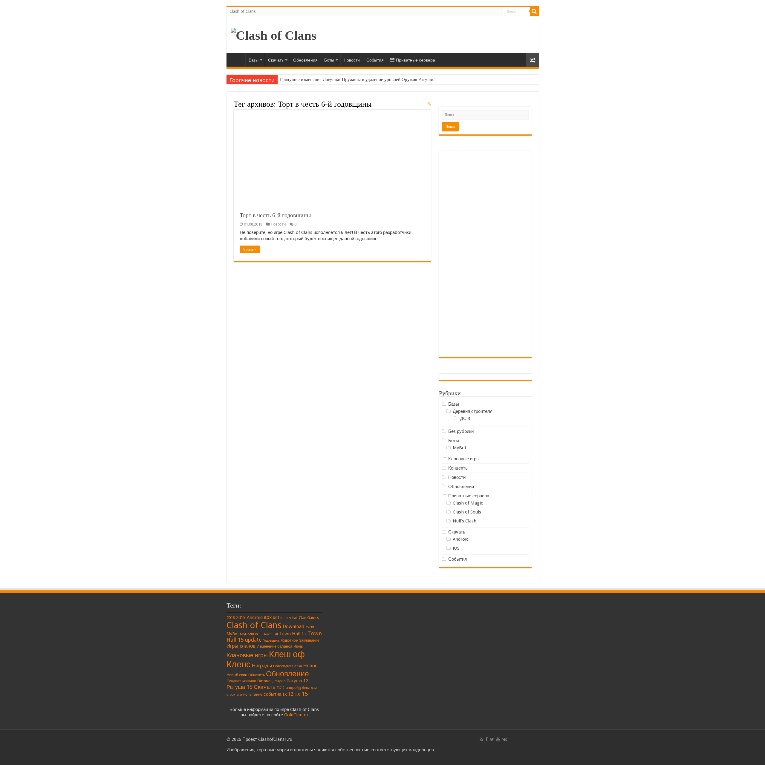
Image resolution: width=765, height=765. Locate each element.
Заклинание (309, 640)
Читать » (249, 249)
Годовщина (271, 641)
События (375, 60)
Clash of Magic (468, 503)
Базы (253, 60)
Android (461, 539)
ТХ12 (280, 688)
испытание (252, 694)
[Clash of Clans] (273, 34)
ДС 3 (465, 418)
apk (268, 617)
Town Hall (271, 634)
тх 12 (287, 694)
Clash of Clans (242, 11)
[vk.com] (504, 739)
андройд (293, 687)
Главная (237, 59)
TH (261, 634)
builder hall (289, 618)
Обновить (256, 675)
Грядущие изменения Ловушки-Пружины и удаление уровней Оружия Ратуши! (357, 79)
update (253, 640)
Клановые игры (464, 459)
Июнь (298, 646)
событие (272, 694)
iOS (456, 548)
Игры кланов (241, 646)
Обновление (287, 673)
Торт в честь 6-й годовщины (275, 215)
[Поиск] (534, 11)
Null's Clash (464, 521)
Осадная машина (241, 681)
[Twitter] (492, 739)
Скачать (276, 60)
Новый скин (237, 675)
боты (306, 688)
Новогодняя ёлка (287, 666)
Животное (289, 640)
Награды (262, 666)
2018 (231, 617)
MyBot (459, 447)
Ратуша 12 (297, 680)
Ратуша (279, 681)
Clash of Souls (467, 512)
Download (294, 626)
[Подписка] (429, 104)
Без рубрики (461, 431)
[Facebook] (486, 739)
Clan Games (309, 618)
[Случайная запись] (532, 60)
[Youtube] (498, 739)
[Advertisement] (485, 254)
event (310, 627)
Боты (329, 60)
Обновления (305, 60)
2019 (241, 617)
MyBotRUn (249, 634)
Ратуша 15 (240, 687)
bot (276, 617)
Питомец (265, 681)
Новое (310, 666)
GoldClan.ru (296, 715)
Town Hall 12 (293, 634)
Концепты (458, 468)
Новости (352, 60)
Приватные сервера (415, 60)
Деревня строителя (472, 411)
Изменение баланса (274, 646)
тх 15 (301, 693)
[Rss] (481, 739)
